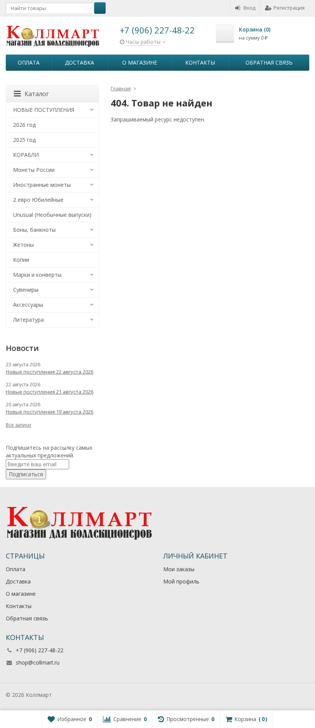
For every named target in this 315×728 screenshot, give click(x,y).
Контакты (200, 62)
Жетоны (23, 244)
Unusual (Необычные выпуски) (52, 214)
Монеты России (34, 169)
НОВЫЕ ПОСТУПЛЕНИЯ (43, 109)
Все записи (18, 425)
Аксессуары (28, 304)
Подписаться (26, 474)
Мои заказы (178, 569)
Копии (21, 259)
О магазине (139, 62)
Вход (249, 7)
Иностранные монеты (42, 184)
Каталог (37, 94)
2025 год (24, 139)
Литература (28, 319)
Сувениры (25, 289)
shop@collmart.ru (38, 662)
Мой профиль (181, 581)
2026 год (24, 124)
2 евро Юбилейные (38, 199)
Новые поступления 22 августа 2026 (49, 371)
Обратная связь (269, 62)
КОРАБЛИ (26, 154)
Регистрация (289, 7)
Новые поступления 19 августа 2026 (49, 411)
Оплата (29, 62)
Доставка (79, 62)
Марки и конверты (37, 274)
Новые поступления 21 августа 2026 (49, 391)
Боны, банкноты (34, 229)
